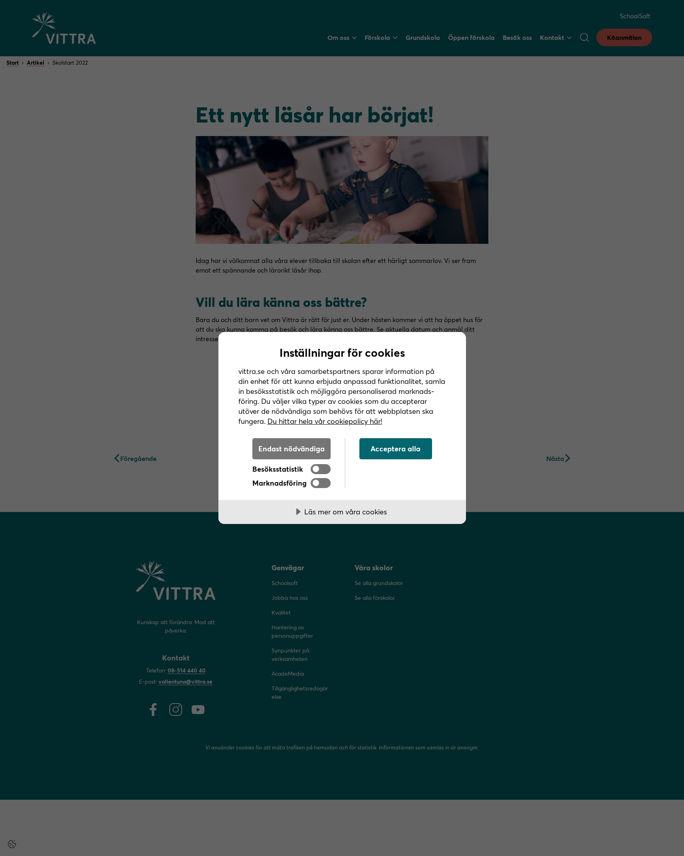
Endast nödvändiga (291, 448)
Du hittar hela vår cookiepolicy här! (325, 421)
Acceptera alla (395, 448)
